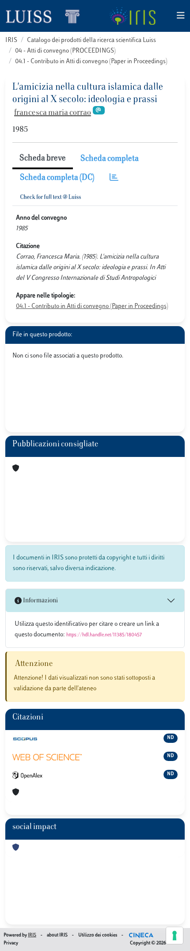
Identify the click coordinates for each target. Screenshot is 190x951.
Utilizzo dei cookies (97, 935)
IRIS (11, 40)
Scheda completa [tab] (109, 159)
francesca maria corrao (52, 113)
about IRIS (57, 935)
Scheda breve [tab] (42, 159)
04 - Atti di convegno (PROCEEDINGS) (65, 51)
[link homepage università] (132, 16)
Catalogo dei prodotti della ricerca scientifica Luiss (91, 40)
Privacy (11, 943)
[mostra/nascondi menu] (181, 16)
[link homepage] (46, 16)
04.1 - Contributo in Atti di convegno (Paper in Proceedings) (91, 61)
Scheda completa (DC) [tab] (57, 178)
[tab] (114, 178)
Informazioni (40, 600)
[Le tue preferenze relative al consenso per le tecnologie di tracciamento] (174, 935)
